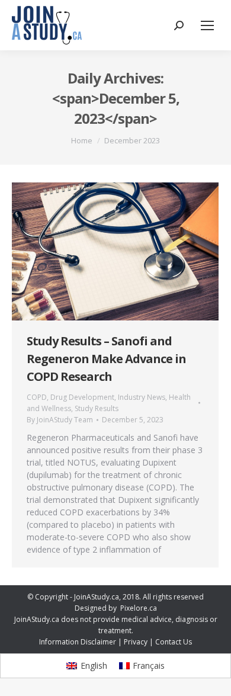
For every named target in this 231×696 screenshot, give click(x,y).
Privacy (135, 642)
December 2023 (132, 140)
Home (81, 140)
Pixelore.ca (138, 608)
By (60, 420)
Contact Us (173, 642)
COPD (37, 397)
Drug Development (82, 397)
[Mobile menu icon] (207, 25)
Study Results (96, 408)
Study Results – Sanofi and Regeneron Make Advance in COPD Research (106, 358)
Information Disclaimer (77, 642)
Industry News (141, 397)
